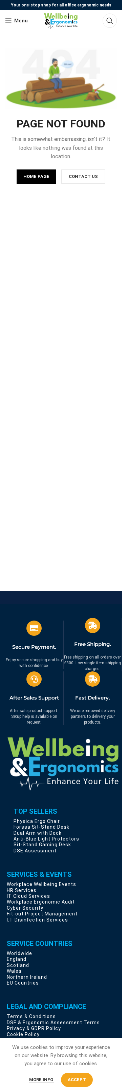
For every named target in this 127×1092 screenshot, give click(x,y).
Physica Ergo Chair (37, 821)
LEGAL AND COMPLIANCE (46, 1007)
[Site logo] (61, 20)
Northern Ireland (27, 977)
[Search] (109, 20)
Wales (14, 971)
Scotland (18, 965)
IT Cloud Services (28, 896)
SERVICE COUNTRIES (39, 943)
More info (41, 1079)
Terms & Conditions (31, 1016)
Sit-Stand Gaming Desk (42, 844)
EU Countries (23, 983)
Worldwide (19, 953)
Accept (77, 1079)
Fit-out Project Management (42, 913)
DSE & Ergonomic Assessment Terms (53, 1022)
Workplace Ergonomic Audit (41, 902)
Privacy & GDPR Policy (34, 1028)
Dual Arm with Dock (38, 833)
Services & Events (39, 874)
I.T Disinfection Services (37, 920)
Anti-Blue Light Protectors (46, 839)
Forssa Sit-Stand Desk (41, 827)
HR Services (22, 890)
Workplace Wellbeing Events (41, 884)
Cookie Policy (23, 1034)
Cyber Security (25, 908)
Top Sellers (35, 811)
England (16, 959)
